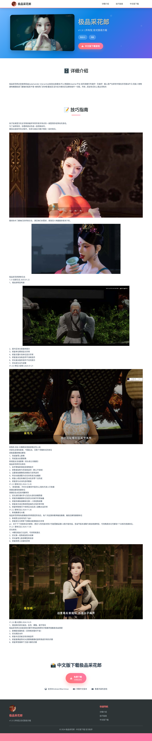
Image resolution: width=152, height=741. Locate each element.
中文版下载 (134, 4)
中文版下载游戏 (92, 46)
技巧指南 (119, 4)
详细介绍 (105, 4)
